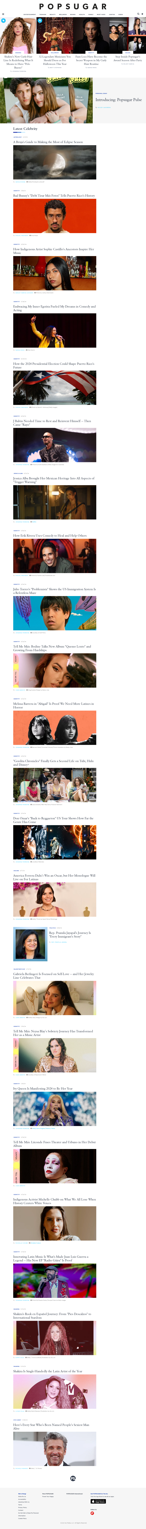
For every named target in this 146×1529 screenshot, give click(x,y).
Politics (53, 928)
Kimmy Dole (20, 1357)
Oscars (16, 870)
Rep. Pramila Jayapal (59, 942)
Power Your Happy (48, 1496)
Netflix (34, 522)
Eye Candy (17, 1420)
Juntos (112, 14)
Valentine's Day (19, 969)
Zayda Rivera (20, 182)
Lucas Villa (20, 1411)
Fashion (43, 14)
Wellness (63, 14)
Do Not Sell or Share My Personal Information (28, 1514)
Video (120, 14)
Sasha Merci (20, 350)
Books (73, 14)
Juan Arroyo (20, 690)
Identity (17, 190)
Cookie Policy (22, 1518)
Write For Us (22, 1496)
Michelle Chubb (22, 1243)
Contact (20, 1510)
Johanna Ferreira (22, 464)
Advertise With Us (23, 1502)
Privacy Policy (22, 1507)
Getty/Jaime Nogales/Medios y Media (43, 1128)
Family (90, 14)
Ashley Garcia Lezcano (24, 293)
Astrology (18, 137)
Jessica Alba (18, 473)
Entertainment (30, 14)
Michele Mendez (22, 1468)
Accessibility (22, 1499)
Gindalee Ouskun (36, 1243)
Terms (20, 1505)
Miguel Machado (22, 235)
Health (82, 14)
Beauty (53, 14)
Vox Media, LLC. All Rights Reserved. (75, 1523)
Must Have (101, 14)
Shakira (17, 1309)
